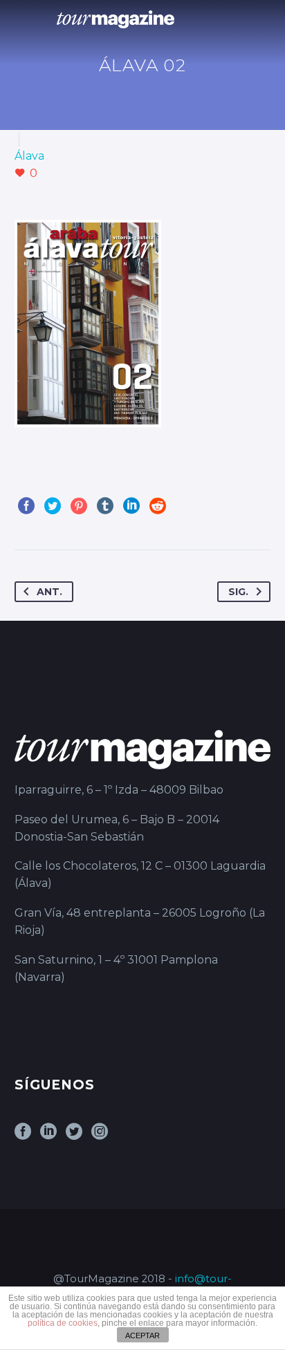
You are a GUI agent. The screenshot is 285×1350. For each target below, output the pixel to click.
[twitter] (74, 1136)
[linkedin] (48, 1136)
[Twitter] (52, 506)
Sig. (238, 591)
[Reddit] (157, 506)
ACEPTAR (142, 1335)
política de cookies (63, 1323)
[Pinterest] (79, 506)
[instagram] (99, 1136)
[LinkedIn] (131, 506)
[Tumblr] (105, 506)
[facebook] (23, 1136)
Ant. (49, 591)
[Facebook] (26, 506)
